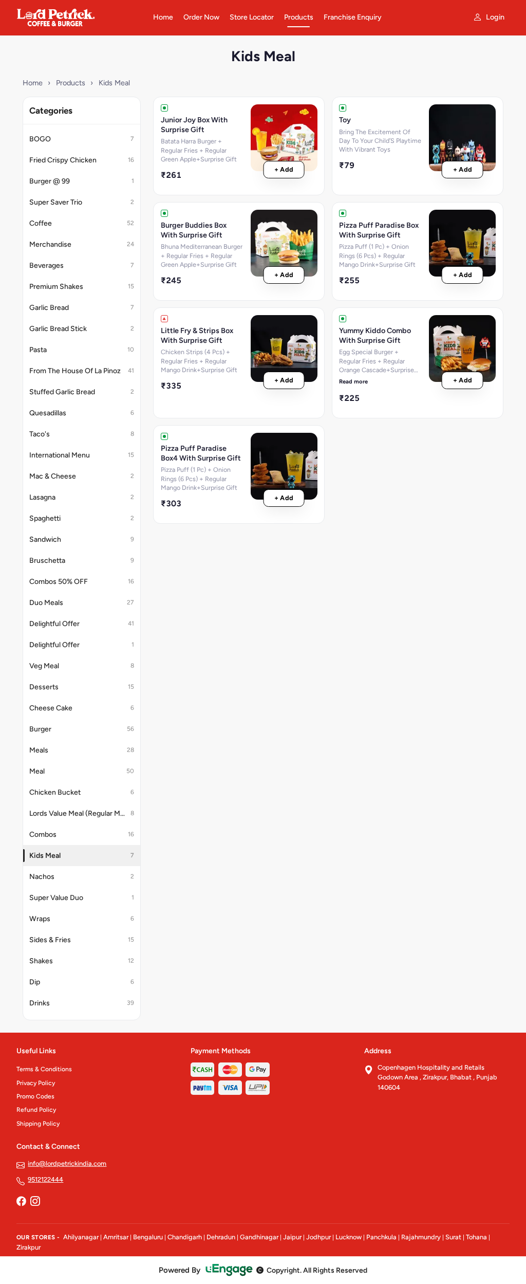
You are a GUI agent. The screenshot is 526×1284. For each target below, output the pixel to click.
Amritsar (115, 1237)
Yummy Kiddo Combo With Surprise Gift (375, 335)
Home (163, 17)
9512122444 (45, 1179)
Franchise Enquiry (353, 17)
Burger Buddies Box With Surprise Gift (194, 230)
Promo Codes (35, 1096)
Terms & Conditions (44, 1069)
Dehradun (220, 1237)
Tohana (476, 1237)
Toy (345, 119)
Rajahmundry (421, 1237)
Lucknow (348, 1237)
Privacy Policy (35, 1083)
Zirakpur (28, 1247)
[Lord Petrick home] (78, 17)
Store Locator (252, 17)
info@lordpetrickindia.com (67, 1163)
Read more (353, 381)
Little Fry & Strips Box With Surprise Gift (197, 335)
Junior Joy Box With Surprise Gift (194, 124)
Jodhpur (318, 1237)
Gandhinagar (259, 1237)
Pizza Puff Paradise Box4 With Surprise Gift (201, 453)
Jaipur (292, 1237)
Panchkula (381, 1237)
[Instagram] (35, 1202)
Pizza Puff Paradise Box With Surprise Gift (379, 230)
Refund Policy (36, 1109)
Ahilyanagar (81, 1237)
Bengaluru (148, 1237)
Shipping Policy (38, 1123)
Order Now (201, 17)
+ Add (283, 169)
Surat (453, 1237)
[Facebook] (21, 1202)
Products (298, 17)
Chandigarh (184, 1237)
